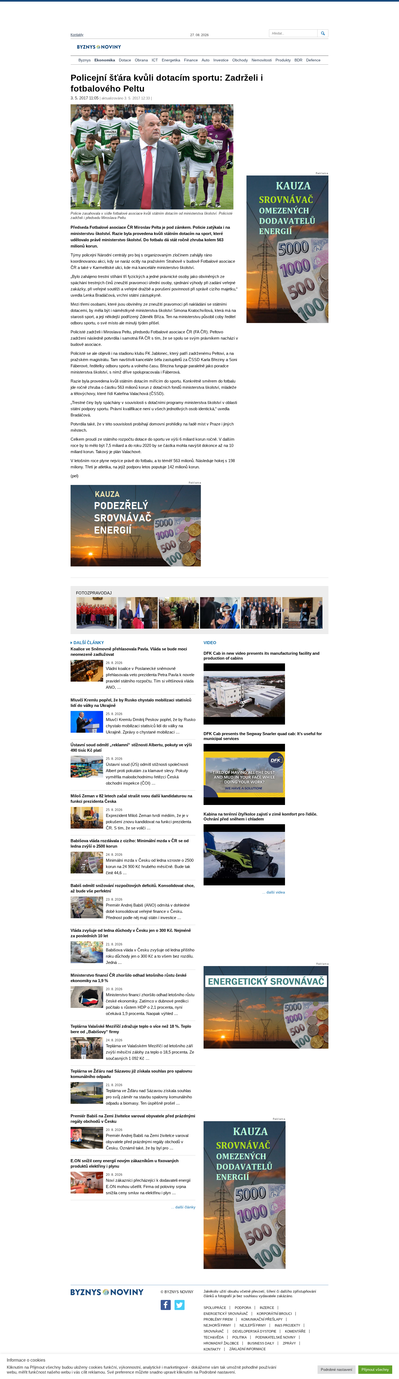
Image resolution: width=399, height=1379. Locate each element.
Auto (206, 60)
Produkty (283, 60)
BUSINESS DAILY (261, 1343)
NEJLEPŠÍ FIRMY (253, 1325)
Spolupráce (215, 1308)
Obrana (141, 60)
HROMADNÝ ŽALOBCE (221, 1343)
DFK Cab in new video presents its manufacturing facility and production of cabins (261, 655)
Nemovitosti (262, 60)
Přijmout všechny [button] (375, 1370)
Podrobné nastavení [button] (336, 1370)
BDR (298, 60)
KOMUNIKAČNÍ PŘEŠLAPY (262, 1319)
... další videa (273, 892)
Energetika (171, 60)
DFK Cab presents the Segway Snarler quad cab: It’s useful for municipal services (263, 736)
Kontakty (77, 35)
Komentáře (295, 1331)
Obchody (240, 60)
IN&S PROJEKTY (287, 1325)
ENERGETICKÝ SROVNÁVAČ (226, 1314)
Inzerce (267, 1308)
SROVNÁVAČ (214, 1331)
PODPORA (243, 1308)
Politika (239, 1337)
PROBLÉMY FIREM (218, 1319)
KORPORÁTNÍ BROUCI (274, 1314)
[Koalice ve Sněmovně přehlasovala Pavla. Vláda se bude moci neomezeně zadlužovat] (87, 671)
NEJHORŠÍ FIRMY (217, 1325)
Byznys (84, 60)
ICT (155, 60)
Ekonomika (104, 60)
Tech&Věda (214, 1337)
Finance (191, 60)
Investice (221, 60)
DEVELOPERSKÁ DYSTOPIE (254, 1331)
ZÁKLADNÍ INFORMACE (247, 1349)
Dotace (125, 60)
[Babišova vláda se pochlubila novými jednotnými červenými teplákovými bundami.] (96, 613)
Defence (313, 60)
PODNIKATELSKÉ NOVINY (275, 1337)
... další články (183, 1207)
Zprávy (289, 1343)
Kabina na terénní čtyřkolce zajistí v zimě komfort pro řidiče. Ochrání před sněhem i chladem (260, 816)
